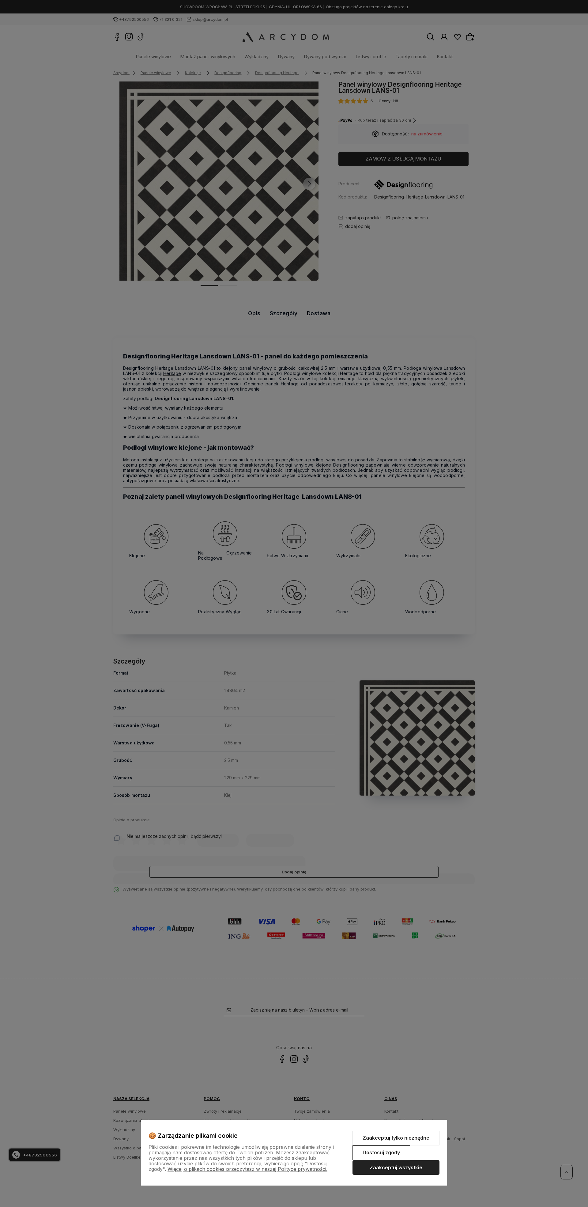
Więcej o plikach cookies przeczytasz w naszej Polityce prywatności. (247, 1169)
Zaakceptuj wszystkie (396, 1167)
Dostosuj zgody (381, 1152)
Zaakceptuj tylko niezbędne (396, 1138)
